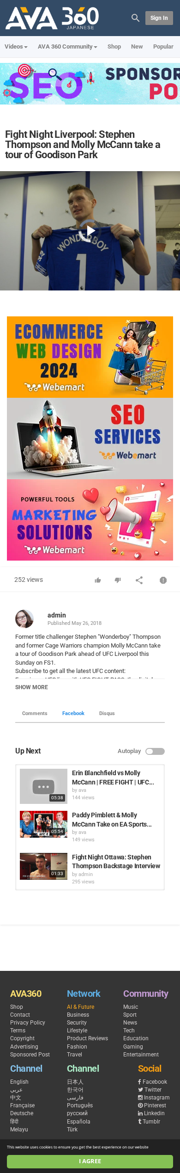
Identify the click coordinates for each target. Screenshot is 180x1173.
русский (77, 1113)
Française (22, 1105)
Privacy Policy (27, 1022)
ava (82, 790)
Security (77, 1022)
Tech (129, 1030)
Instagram (157, 1097)
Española (78, 1121)
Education (136, 1038)
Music (130, 1007)
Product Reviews (87, 1038)
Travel (74, 1054)
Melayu (19, 1129)
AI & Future (80, 1007)
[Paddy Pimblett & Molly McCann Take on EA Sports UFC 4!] (43, 824)
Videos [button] (14, 46)
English (19, 1082)
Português (80, 1105)
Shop (114, 46)
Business (78, 1015)
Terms (17, 1030)
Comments (35, 713)
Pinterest (155, 1105)
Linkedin (154, 1113)
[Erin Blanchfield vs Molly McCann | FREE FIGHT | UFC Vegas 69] (43, 786)
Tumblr (151, 1121)
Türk (72, 1129)
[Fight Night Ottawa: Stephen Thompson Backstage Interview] (43, 866)
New (137, 46)
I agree (90, 1161)
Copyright (22, 1038)
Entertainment (141, 1054)
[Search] (135, 17)
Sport (130, 1015)
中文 (15, 1097)
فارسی (75, 1097)
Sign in (159, 18)
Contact (20, 1015)
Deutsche (21, 1113)
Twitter (153, 1090)
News (130, 1022)
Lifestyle (77, 1030)
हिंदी (14, 1121)
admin (57, 615)
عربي (16, 1090)
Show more (31, 687)
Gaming (133, 1046)
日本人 (75, 1082)
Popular (163, 46)
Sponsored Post (30, 1054)
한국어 (75, 1090)
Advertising (24, 1046)
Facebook (73, 713)
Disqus (107, 713)
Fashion (77, 1046)
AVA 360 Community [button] (65, 46)
